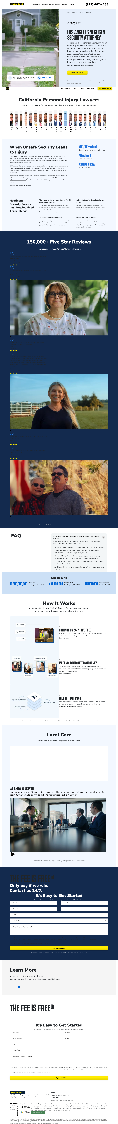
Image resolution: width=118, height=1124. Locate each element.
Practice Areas (54, 5)
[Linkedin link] (17, 1115)
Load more (13, 987)
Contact (71, 5)
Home (68, 12)
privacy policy (46, 943)
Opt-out (61, 1100)
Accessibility (54, 1100)
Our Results (36, 5)
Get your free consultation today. (20, 185)
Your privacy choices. (38, 1112)
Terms (31, 943)
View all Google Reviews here (75, 24)
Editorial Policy (68, 1100)
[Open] (76, 5)
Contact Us (65, 1095)
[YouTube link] (17, 1111)
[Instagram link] (17, 1113)
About (64, 5)
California (81, 12)
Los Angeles (88, 12)
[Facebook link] (17, 1109)
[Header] (17, 4)
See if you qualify (77, 73)
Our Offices (74, 12)
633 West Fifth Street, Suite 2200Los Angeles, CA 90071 (24, 78)
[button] (10, 518)
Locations (44, 5)
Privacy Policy (39, 1123)
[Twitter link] (17, 1107)
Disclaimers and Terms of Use (50, 1123)
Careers (59, 1095)
